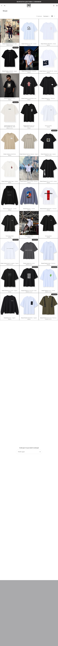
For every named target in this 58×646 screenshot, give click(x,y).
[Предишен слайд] (21, 58)
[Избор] (17, 40)
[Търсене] (4, 5)
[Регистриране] (39, 451)
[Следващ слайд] (36, 58)
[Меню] (1, 5)
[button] (46, 16)
